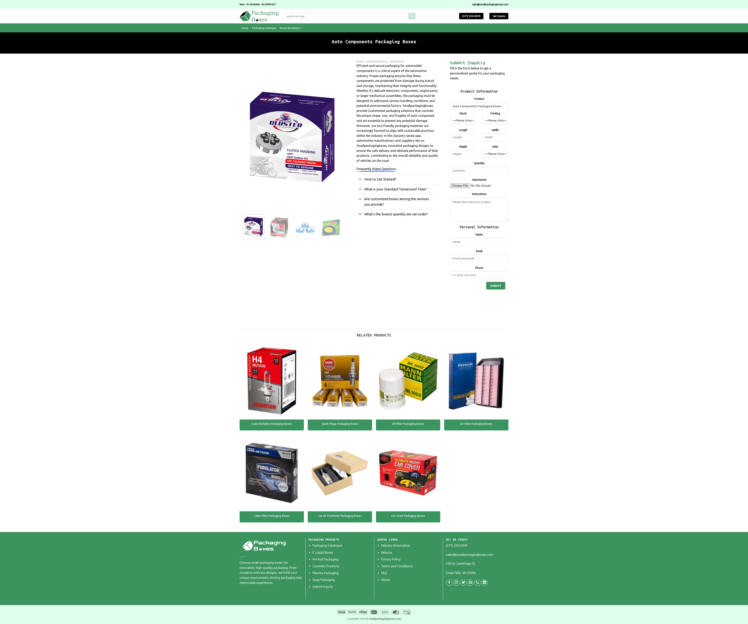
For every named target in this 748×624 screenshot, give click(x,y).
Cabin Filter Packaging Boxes (272, 515)
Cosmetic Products (325, 566)
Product (479, 98)
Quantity (479, 163)
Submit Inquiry (322, 586)
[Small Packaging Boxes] (259, 16)
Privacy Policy (390, 559)
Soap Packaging (323, 580)
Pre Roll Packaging (325, 559)
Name (479, 234)
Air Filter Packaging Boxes (476, 423)
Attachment (479, 179)
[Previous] (249, 137)
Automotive (397, 61)
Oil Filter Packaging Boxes (408, 423)
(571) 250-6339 (456, 545)
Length (463, 130)
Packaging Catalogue (264, 28)
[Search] (412, 16)
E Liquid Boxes (322, 552)
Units (495, 146)
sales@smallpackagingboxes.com (469, 554)
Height (463, 146)
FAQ (384, 573)
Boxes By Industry (290, 28)
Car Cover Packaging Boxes (408, 515)
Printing (495, 113)
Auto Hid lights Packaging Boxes (272, 423)
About (385, 580)
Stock (463, 113)
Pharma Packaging (325, 573)
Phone (479, 267)
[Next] (335, 137)
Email (479, 251)
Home (245, 28)
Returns (386, 552)
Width (495, 130)
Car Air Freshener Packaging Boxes (340, 515)
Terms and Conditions (397, 566)
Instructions (479, 194)
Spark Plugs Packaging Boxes (340, 423)
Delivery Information (395, 545)
